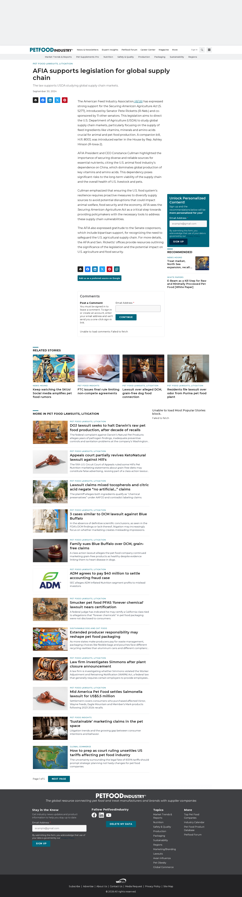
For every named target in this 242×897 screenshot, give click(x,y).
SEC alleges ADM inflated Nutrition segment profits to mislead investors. (107, 584)
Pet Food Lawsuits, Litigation (53, 63)
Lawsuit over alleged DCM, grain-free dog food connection (142, 393)
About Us (101, 886)
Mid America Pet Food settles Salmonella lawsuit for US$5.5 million (106, 694)
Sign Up (178, 241)
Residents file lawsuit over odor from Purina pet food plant (186, 393)
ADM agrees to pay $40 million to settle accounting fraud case (105, 575)
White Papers (175, 277)
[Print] (35, 100)
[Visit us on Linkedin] (101, 815)
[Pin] (65, 100)
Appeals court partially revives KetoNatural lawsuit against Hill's (108, 457)
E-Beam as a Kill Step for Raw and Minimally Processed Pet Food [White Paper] (186, 284)
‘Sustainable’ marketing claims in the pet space (106, 723)
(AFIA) (138, 101)
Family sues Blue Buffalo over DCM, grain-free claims (107, 546)
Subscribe (74, 886)
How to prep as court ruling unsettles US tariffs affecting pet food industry (106, 753)
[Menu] (209, 50)
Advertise (88, 886)
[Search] (202, 50)
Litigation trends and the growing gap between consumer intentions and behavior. (105, 732)
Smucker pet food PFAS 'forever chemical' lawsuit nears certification (107, 604)
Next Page (59, 779)
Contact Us (116, 886)
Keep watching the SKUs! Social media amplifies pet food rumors (52, 393)
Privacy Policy (152, 886)
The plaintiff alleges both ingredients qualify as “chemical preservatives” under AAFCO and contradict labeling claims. (106, 496)
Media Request (133, 886)
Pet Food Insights (88, 385)
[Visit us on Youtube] (108, 815)
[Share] (43, 100)
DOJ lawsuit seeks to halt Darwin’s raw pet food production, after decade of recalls (108, 427)
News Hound (174, 257)
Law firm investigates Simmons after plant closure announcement (108, 664)
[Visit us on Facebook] (94, 815)
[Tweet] (57, 100)
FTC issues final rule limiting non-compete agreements (98, 391)
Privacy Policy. (193, 236)
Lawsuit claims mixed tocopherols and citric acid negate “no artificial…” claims (109, 487)
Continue (126, 317)
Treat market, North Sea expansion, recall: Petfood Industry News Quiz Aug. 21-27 (178, 264)
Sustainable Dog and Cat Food (88, 628)
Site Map (168, 886)
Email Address (125, 303)
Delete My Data (121, 824)
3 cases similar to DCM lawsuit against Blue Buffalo (108, 516)
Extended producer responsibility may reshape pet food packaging (104, 634)
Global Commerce (80, 746)
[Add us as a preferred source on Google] (117, 269)
